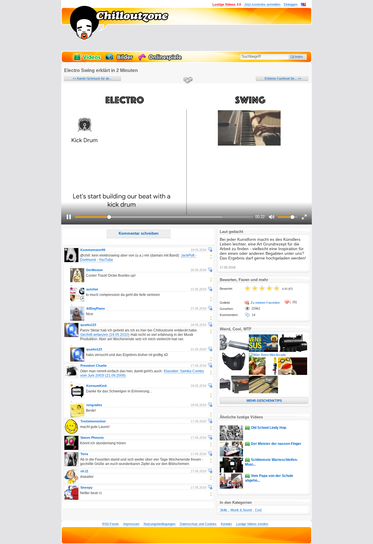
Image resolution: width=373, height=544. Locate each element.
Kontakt (226, 524)
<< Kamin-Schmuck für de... (92, 78)
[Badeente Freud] (292, 373)
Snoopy (86, 487)
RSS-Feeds (110, 524)
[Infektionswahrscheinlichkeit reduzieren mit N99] (234, 369)
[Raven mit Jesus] (263, 350)
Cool (258, 510)
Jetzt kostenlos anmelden (262, 4)
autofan (92, 289)
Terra (84, 454)
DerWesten (94, 270)
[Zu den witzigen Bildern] (119, 60)
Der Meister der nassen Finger (276, 444)
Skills (224, 510)
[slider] (164, 217)
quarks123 (88, 325)
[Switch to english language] (303, 5)
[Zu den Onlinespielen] (161, 60)
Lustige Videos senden (252, 524)
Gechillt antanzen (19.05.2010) (104, 335)
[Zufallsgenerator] (187, 80)
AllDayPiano (95, 308)
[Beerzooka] (263, 373)
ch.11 (84, 471)
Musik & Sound (241, 510)
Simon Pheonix (92, 437)
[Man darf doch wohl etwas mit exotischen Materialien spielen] (234, 350)
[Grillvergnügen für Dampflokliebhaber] (292, 350)
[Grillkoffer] (234, 392)
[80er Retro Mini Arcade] (267, 355)
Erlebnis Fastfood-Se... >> (283, 78)
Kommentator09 (92, 250)
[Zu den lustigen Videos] (87, 60)
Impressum (131, 524)
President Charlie (93, 365)
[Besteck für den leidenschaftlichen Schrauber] (263, 392)
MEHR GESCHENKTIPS (264, 400)
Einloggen (291, 4)
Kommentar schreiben (139, 233)
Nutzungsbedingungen (159, 524)
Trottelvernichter (93, 421)
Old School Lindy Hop (268, 428)
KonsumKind (96, 385)
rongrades (94, 405)
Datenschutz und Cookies (198, 524)
